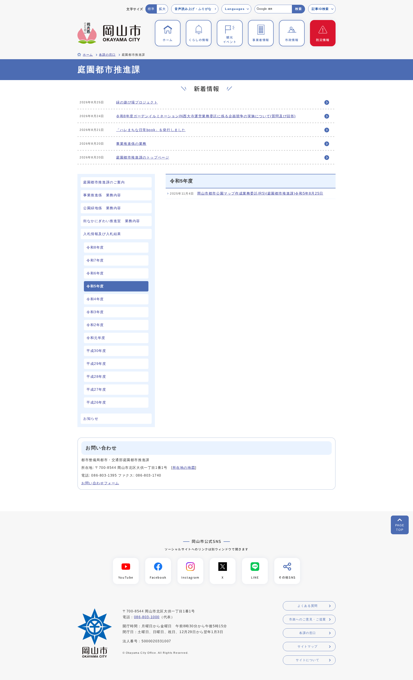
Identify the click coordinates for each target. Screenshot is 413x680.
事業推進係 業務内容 (102, 195)
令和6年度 (95, 273)
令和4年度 (95, 299)
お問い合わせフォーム (100, 483)
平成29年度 (96, 364)
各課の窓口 (107, 54)
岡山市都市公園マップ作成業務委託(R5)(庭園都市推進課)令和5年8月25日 (260, 193)
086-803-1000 (147, 617)
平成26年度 (96, 402)
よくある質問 (307, 605)
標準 (151, 9)
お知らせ (90, 418)
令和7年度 (95, 260)
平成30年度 (96, 351)
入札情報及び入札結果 (102, 234)
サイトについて (307, 660)
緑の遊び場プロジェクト (137, 102)
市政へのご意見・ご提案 (307, 619)
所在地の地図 (184, 467)
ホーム (88, 54)
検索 (298, 9)
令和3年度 (95, 312)
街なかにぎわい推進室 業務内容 (111, 221)
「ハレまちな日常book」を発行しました (151, 130)
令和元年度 (95, 338)
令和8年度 (95, 247)
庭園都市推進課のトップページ (142, 157)
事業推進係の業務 (131, 144)
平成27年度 (96, 389)
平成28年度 (96, 376)
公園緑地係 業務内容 (102, 208)
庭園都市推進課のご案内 (104, 182)
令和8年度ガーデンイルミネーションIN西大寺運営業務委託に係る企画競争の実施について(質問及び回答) (206, 116)
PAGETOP (399, 527)
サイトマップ (307, 646)
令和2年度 (95, 325)
